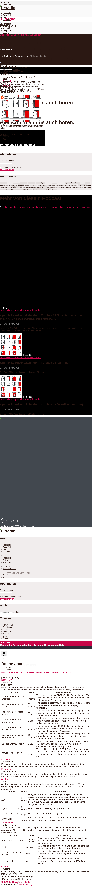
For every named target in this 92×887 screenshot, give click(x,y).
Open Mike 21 (7, 35)
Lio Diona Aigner (26, 187)
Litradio (3, 526)
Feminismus (8, 625)
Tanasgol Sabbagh (15, 189)
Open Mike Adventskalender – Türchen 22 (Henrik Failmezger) (41, 404)
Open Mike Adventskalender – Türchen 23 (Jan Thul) (35, 362)
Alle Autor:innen (9, 569)
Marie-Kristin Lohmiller (35, 187)
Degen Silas (68, 183)
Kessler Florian (58, 185)
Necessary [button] (6, 680)
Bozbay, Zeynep (40, 183)
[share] (3, 658)
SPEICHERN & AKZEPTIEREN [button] (16, 882)
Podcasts (7, 13)
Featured (7, 551)
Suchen (16, 69)
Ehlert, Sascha (75, 183)
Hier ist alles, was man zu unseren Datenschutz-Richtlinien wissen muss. (36, 672)
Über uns (7, 566)
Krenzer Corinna (8, 187)
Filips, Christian (5, 185)
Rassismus (7, 627)
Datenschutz (7, 4)
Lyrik (5, 636)
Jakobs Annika (33, 185)
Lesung (6, 33)
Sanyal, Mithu (55, 187)
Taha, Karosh (9, 189)
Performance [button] (7, 769)
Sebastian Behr (8, 82)
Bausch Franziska (16, 183)
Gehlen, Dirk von (13, 185)
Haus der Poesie (15, 126)
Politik (5, 629)
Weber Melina (54, 189)
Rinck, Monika (50, 187)
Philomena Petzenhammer (17, 56)
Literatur (34, 126)
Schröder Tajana (67, 187)
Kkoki (68, 185)
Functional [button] (6, 759)
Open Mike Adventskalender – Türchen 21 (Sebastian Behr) (32, 645)
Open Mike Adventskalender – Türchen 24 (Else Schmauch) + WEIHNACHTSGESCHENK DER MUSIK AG (41, 317)
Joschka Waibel (41, 185)
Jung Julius (48, 185)
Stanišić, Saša (3, 189)
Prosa (5, 638)
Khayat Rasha (64, 185)
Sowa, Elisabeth (87, 187)
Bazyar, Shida (23, 183)
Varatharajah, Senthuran (25, 189)
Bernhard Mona (31, 183)
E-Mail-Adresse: (7, 161)
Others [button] (4, 866)
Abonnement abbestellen (12, 167)
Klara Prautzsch (74, 185)
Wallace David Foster (42, 189)
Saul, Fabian (61, 187)
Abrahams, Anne (3, 183)
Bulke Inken (54, 183)
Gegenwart (7, 631)
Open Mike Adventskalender (27, 35)
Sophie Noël (80, 187)
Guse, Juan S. (27, 185)
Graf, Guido (21, 185)
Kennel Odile (53, 185)
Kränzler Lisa (17, 187)
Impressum (6, 2)
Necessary (8, 682)
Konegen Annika (82, 185)
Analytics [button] (5, 779)
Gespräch (7, 15)
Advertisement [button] (8, 823)
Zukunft (6, 634)
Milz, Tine (43, 187)
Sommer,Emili (75, 187)
